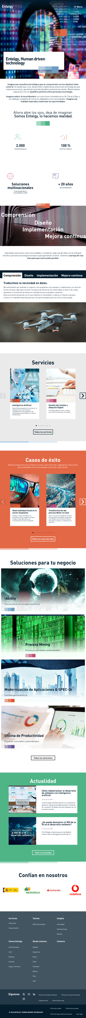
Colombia (36, 966)
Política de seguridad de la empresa (61, 1014)
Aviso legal (79, 1014)
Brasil (35, 957)
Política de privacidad (72, 1008)
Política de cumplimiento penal (70, 995)
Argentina (36, 952)
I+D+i (10, 952)
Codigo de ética (43, 1000)
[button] (72, 67)
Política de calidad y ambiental (48, 995)
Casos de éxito (13, 928)
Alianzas (11, 957)
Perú (34, 976)
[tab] (12, 275)
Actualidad (60, 924)
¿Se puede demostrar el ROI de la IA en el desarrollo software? (59, 823)
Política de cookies (55, 1008)
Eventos (59, 934)
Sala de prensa (62, 929)
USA (34, 981)
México (35, 971)
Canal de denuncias (58, 1000)
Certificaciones (14, 947)
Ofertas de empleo (39, 924)
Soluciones (12, 923)
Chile (34, 962)
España (35, 947)
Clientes (11, 962)
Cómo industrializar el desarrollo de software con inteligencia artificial (59, 793)
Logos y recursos (14, 966)
